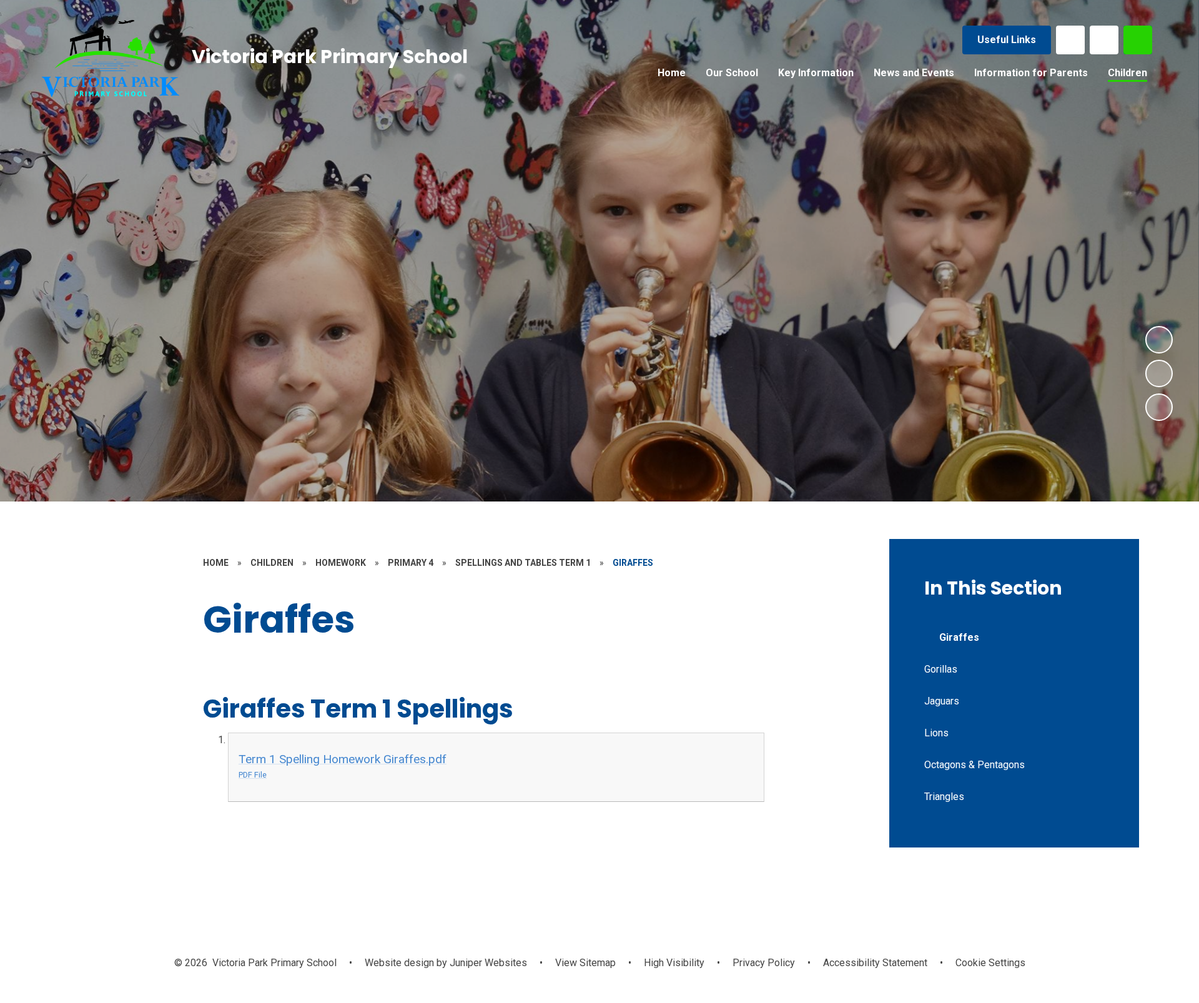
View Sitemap (585, 963)
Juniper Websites (487, 963)
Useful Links (1006, 40)
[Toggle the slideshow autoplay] (1159, 407)
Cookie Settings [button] (990, 963)
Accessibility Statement (875, 963)
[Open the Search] (1137, 40)
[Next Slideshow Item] (1159, 339)
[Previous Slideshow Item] (1159, 373)
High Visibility (674, 963)
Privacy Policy (764, 963)
